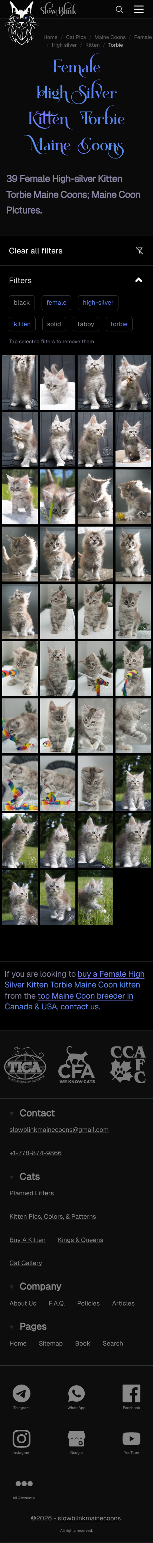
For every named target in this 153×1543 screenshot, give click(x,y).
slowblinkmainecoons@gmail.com (59, 1129)
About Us (23, 1303)
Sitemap (51, 1343)
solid (54, 324)
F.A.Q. (57, 1303)
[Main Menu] (139, 9)
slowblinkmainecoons (89, 1518)
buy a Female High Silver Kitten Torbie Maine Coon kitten (74, 979)
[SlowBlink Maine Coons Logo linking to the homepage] (39, 9)
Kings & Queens (80, 1240)
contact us (80, 1006)
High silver (64, 45)
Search (112, 1343)
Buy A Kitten (28, 1240)
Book (82, 1343)
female (56, 302)
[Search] (119, 9)
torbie (119, 324)
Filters (20, 280)
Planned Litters (32, 1193)
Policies (88, 1303)
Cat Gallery (26, 1263)
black (22, 302)
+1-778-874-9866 (36, 1153)
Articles (123, 1303)
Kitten (92, 45)
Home (18, 1343)
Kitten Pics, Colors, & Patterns (53, 1216)
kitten (22, 324)
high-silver (98, 302)
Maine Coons (110, 37)
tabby (86, 324)
